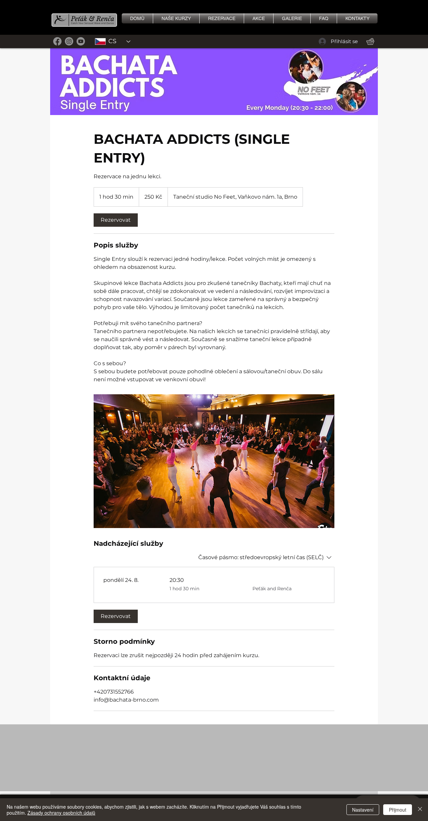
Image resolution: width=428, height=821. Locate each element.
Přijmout (397, 809)
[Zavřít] (420, 810)
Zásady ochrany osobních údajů (61, 812)
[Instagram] (69, 41)
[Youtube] (81, 41)
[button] (292, 18)
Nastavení (362, 809)
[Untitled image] (214, 461)
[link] (116, 220)
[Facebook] (57, 41)
